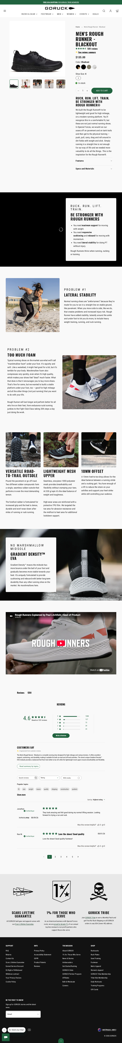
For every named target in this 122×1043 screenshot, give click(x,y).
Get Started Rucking (69, 966)
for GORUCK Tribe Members (61, 2)
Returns (8, 955)
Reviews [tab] (20, 692)
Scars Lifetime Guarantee (24, 924)
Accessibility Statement (42, 955)
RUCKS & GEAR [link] (28, 14)
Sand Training (96, 958)
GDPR (36, 958)
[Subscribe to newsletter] (38, 1014)
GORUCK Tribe (90, 918)
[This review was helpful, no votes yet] (98, 825)
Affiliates (65, 978)
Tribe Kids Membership (99, 978)
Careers (65, 985)
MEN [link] (59, 14)
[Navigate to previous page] (44, 857)
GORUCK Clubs (67, 970)
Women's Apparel (97, 970)
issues (38, 789)
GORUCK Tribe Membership (101, 974)
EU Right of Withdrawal (14, 970)
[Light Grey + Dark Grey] (94, 67)
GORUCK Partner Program (71, 974)
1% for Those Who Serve (71, 955)
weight (31, 789)
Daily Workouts (96, 982)
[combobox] (49, 778)
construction (65, 789)
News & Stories (68, 958)
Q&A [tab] (29, 692)
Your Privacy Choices (13, 978)
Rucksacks (95, 951)
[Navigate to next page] (78, 857)
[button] (5, 11)
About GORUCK (68, 951)
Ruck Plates (95, 955)
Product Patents (40, 962)
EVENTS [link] (83, 14)
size (24, 789)
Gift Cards (94, 989)
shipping (54, 789)
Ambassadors (67, 962)
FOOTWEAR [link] (46, 14)
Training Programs (97, 985)
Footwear (94, 962)
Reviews (37, 966)
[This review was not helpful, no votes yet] (102, 825)
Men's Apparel (96, 966)
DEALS (96, 14)
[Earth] (89, 67)
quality (46, 789)
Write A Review (61, 735)
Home (78, 27)
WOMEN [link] (70, 14)
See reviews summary (87, 52)
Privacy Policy (39, 951)
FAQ (7, 951)
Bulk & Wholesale (68, 982)
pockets (74, 789)
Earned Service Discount (14, 966)
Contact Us (10, 958)
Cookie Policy (11, 982)
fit (18, 789)
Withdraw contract (12, 974)
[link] (110, 11)
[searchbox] (25, 778)
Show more (21, 795)
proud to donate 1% (61, 924)
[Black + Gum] (78, 67)
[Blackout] (83, 67)
